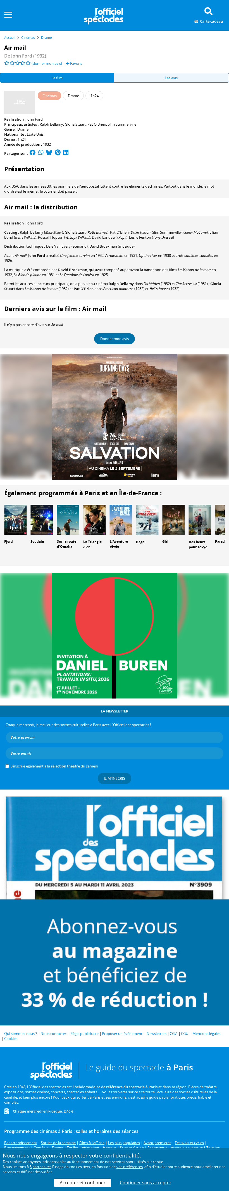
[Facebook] (33, 153)
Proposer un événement (122, 1033)
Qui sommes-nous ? (20, 1033)
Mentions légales (206, 1033)
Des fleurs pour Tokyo (198, 545)
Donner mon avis (114, 338)
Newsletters (156, 1033)
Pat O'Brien (96, 124)
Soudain (37, 541)
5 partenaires (40, 1166)
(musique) (112, 246)
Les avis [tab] (171, 77)
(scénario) (67, 246)
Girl (165, 541)
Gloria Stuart (75, 124)
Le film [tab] (57, 77)
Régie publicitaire (84, 1033)
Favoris (75, 63)
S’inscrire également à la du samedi (54, 766)
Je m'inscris (114, 778)
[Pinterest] (57, 153)
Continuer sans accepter (145, 1183)
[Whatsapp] (40, 153)
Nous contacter (53, 1033)
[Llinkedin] (65, 153)
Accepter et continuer (83, 1183)
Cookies (10, 1038)
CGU (184, 1033)
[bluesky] (49, 153)
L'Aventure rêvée (119, 544)
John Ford (35, 119)
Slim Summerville (122, 124)
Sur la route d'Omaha (66, 544)
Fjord (8, 541)
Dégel (140, 542)
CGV (173, 1033)
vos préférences (129, 1166)
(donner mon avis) (47, 63)
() (41, 232)
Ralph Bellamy (51, 124)
